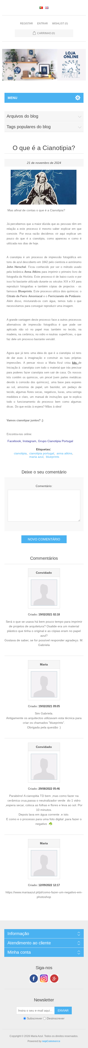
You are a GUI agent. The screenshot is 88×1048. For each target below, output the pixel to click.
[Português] (41, 7)
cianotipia (20, 453)
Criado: (33, 614)
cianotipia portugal (41, 453)
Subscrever (34, 1018)
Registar (26, 23)
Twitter (44, 978)
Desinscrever (56, 1018)
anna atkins (64, 453)
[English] (46, 7)
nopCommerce (51, 1041)
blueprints (52, 456)
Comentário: (44, 486)
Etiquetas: (43, 449)
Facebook (34, 978)
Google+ (54, 978)
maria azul (36, 456)
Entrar (42, 23)
